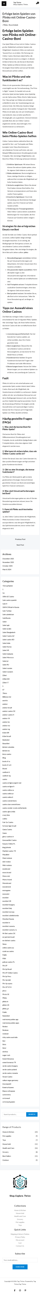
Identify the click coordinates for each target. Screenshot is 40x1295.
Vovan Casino (7, 1077)
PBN (4, 958)
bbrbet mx (6, 751)
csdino (4, 819)
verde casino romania (10, 1073)
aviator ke (6, 722)
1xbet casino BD (8, 640)
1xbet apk (5, 625)
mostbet (5, 898)
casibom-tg (6, 776)
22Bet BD (6, 679)
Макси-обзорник (8, 1091)
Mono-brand (7, 880)
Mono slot (6, 876)
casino (4, 779)
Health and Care (8, 1148)
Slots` (4, 1048)
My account (20, 1240)
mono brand (6, 872)
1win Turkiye (6, 611)
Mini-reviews (7, 865)
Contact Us (20, 1246)
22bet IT (5, 683)
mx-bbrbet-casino (8, 940)
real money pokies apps (10, 1023)
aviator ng (6, 729)
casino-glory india (8, 812)
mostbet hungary (8, 905)
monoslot (5, 894)
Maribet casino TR (9, 851)
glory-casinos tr (8, 837)
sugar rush (6, 1055)
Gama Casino (7, 829)
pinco (4, 991)
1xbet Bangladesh (8, 632)
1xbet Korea (6, 647)
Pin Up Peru (6, 976)
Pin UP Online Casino (10, 973)
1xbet (4, 622)
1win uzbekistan (8, 614)
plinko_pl (5, 1009)
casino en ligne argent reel (11, 783)
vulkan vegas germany (10, 1080)
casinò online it (7, 797)
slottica (5, 1052)
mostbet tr (6, 923)
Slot (3, 1041)
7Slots (4, 693)
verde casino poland (9, 1069)
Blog (4, 758)
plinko (26, 252)
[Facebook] (15, 1290)
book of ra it (6, 765)
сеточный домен (8, 1102)
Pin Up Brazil (7, 969)
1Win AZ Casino (8, 597)
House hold (6, 1144)
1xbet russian (7, 668)
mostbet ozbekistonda (10, 915)
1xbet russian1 (7, 672)
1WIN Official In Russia (10, 607)
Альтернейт (6, 1084)
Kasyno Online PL (8, 844)
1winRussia (6, 618)
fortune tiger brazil (9, 826)
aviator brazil (7, 708)
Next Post (20, 545)
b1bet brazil (6, 736)
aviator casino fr (8, 715)
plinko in (5, 1001)
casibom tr (6, 772)
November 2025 (8, 562)
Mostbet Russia (8, 919)
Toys (4, 1140)
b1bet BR (5, 733)
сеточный (6, 1098)
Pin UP (4, 966)
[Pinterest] (25, 1290)
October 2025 (7, 566)
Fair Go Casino (7, 822)
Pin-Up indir (6, 980)
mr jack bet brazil (8, 937)
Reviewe (5, 1030)
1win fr (4, 604)
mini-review (6, 862)
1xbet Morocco (8, 657)
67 (3, 690)
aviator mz (6, 726)
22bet (4, 675)
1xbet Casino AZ (8, 636)
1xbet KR (5, 650)
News (4, 944)
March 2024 (6, 569)
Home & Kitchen (8, 1132)
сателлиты (6, 1095)
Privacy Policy (20, 1237)
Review (5, 1026)
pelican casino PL (8, 962)
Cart (20, 1243)
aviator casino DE (8, 711)
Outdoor (5, 1160)
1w (3, 593)
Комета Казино (8, 1087)
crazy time (6, 815)
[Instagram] (20, 1290)
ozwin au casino (8, 951)
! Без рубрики (7, 586)
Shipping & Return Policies (20, 1234)
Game (4, 833)
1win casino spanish (9, 600)
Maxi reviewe (7, 858)
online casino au (8, 948)
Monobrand (6, 883)
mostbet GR (6, 901)
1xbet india (6, 643)
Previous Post (20, 539)
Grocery (5, 1152)
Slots (4, 1044)
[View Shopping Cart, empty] (36, 3)
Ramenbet (6, 1016)
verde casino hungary (10, 1066)
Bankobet (6, 740)
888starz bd (6, 697)
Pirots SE (5, 994)
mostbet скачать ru (9, 930)
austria (5, 700)
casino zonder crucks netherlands (14, 808)
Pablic (4, 955)
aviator (5, 704)
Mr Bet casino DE (8, 933)
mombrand (6, 869)
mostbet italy (7, 908)
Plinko (4, 998)
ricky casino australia (9, 1037)
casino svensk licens (9, 801)
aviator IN (6, 718)
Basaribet (6, 743)
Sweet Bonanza (8, 1059)
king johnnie (6, 847)
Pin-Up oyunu (7, 983)
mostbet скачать (8, 926)
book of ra (6, 761)
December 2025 (8, 559)
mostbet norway (8, 912)
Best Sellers (6, 1156)
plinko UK (5, 1005)
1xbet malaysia (7, 654)
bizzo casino (6, 754)
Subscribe (20, 1267)
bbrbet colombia (8, 747)
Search (31, 1114)
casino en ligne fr (8, 786)
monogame (6, 890)
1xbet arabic (6, 629)
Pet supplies (6, 1136)
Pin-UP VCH (6, 987)
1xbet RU (5, 665)
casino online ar (8, 794)
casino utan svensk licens (11, 804)
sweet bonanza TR (9, 1062)
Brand (4, 769)
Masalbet (5, 855)
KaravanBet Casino (9, 840)
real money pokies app (10, 1019)
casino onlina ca (8, 790)
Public (4, 1012)
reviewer (5, 1034)
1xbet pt (5, 661)
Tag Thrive (17, 2)
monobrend (6, 887)
